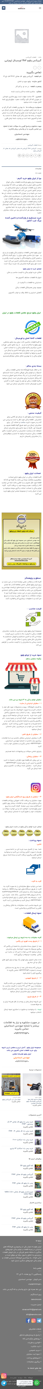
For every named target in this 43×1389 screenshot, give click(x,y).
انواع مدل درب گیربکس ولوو (11, 1099)
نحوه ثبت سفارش (33, 1354)
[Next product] (39, 67)
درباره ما (20, 1378)
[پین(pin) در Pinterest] (23, 155)
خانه (39, 57)
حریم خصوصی (34, 1350)
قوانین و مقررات (34, 1342)
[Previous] (41, 1091)
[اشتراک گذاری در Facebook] (35, 155)
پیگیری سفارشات (33, 1361)
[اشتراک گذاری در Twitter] (31, 155)
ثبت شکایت (35, 1346)
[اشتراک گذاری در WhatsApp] (39, 155)
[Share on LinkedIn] (19, 155)
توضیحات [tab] (38, 168)
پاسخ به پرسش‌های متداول (30, 1334)
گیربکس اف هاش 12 (9, 148)
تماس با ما (13, 1378)
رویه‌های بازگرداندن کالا (31, 1338)
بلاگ (25, 1378)
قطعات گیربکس (31, 57)
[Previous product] (35, 67)
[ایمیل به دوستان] (27, 155)
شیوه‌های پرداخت (33, 1357)
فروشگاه (30, 1378)
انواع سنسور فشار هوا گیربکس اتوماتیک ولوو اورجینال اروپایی (33, 1101)
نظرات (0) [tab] (38, 173)
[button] (40, 8)
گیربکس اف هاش (22, 148)
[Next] (1, 1091)
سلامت (22, 422)
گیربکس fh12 (32, 148)
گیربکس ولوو (37, 151)
